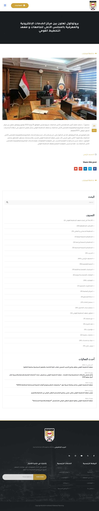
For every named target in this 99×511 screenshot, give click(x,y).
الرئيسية (90, 472)
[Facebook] (94, 455)
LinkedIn (85, 168)
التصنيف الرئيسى (88, 154)
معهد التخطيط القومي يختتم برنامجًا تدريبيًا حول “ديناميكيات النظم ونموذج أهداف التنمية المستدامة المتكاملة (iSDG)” (54, 385)
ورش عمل (89, 346)
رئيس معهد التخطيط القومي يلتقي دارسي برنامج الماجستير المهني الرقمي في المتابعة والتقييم (62, 393)
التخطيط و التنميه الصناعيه (84, 248)
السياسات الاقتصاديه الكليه (84, 269)
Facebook (95, 168)
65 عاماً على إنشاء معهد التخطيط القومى (79, 220)
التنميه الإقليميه (87, 264)
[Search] (7, 202)
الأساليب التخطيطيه (86, 226)
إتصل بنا (90, 488)
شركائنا (65, 483)
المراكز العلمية (88, 291)
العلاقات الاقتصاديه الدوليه (84, 275)
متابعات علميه (88, 335)
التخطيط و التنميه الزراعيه (84, 242)
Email (76, 168)
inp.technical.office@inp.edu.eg (43, 447)
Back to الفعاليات (88, 54)
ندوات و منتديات (87, 340)
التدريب (90, 253)
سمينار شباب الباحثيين (85, 308)
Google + (80, 168)
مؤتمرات (90, 329)
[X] (87, 455)
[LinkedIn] (69, 455)
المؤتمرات (64, 478)
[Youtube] (81, 455)
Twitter (90, 168)
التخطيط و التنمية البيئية (85, 237)
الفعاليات (19, 5)
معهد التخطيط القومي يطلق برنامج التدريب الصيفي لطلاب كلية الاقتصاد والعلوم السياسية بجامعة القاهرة (58, 367)
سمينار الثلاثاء (88, 302)
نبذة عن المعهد (88, 478)
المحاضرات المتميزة (86, 286)
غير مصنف (89, 319)
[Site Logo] (93, 6)
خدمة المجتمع (88, 297)
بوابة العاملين (63, 472)
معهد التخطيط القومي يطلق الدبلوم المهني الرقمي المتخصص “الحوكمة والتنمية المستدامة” (62, 401)
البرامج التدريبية (63, 488)
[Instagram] (75, 455)
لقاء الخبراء (89, 324)
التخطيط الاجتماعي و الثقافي (83, 231)
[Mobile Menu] (4, 5)
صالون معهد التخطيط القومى (83, 313)
